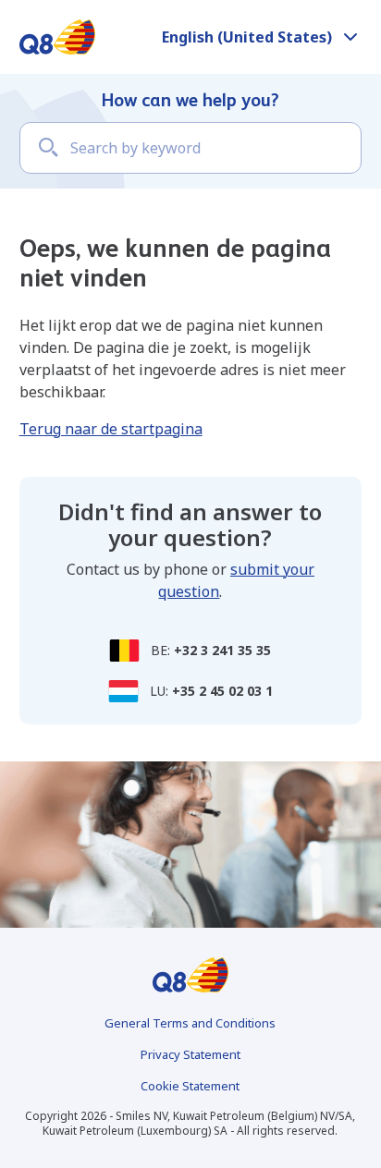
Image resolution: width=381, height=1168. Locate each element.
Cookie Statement (190, 1085)
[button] (262, 37)
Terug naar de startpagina (111, 429)
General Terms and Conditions (190, 1023)
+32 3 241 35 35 (222, 650)
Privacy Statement (190, 1054)
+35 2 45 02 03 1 (222, 691)
